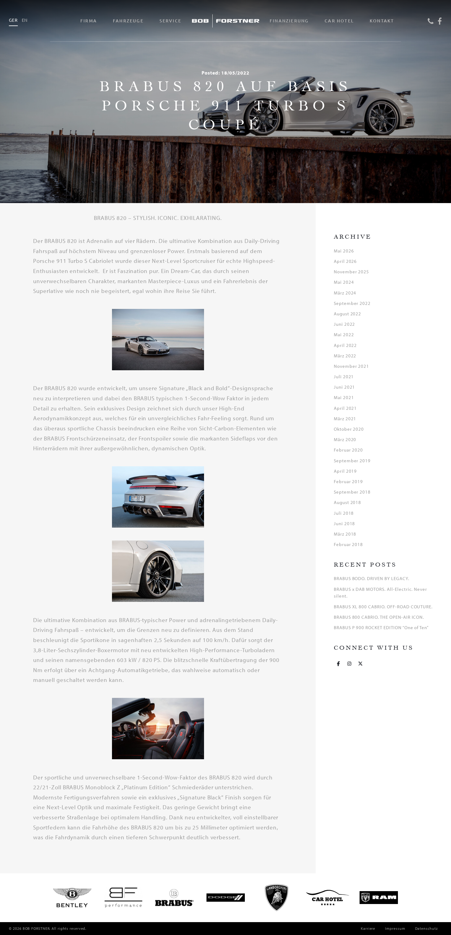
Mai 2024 (344, 282)
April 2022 (345, 345)
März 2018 (345, 534)
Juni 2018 (344, 523)
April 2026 (345, 261)
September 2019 (352, 461)
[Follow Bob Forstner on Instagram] (349, 663)
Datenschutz (426, 928)
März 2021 (345, 418)
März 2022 (345, 356)
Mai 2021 (344, 397)
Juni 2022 (344, 324)
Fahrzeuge (128, 21)
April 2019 (345, 471)
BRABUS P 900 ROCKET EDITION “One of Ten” (381, 627)
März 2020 (345, 439)
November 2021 (351, 366)
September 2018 (352, 492)
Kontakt (382, 21)
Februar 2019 (348, 481)
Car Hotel (339, 21)
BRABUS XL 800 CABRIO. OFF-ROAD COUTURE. (383, 607)
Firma (88, 21)
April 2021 (345, 408)
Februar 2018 (348, 544)
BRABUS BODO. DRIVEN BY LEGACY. (371, 578)
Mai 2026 (344, 251)
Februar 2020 (348, 450)
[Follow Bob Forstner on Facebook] (338, 663)
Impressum (395, 928)
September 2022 (352, 303)
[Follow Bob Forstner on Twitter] (360, 663)
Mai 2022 (344, 334)
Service (170, 21)
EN (25, 20)
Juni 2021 (344, 387)
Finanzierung (289, 21)
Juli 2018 (344, 513)
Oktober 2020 (349, 429)
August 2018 (347, 502)
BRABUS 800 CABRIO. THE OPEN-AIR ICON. (379, 617)
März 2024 (345, 293)
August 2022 (347, 314)
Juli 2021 (344, 376)
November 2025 (351, 272)
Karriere (368, 928)
